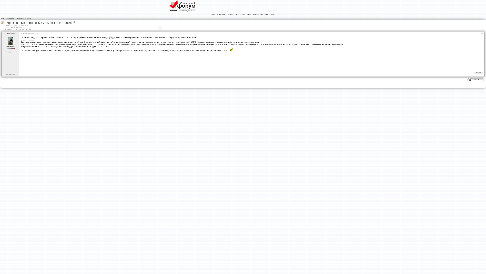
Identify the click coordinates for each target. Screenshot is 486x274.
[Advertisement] (67, 61)
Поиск (229, 14)
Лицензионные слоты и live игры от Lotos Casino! (38, 22)
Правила (222, 14)
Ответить (478, 73)
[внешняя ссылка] (27, 40)
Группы (236, 14)
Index (214, 14)
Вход (272, 14)
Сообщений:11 (10, 74)
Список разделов (7, 18)
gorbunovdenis (10, 34)
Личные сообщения (260, 14)
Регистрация (246, 14)
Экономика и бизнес (23, 18)
